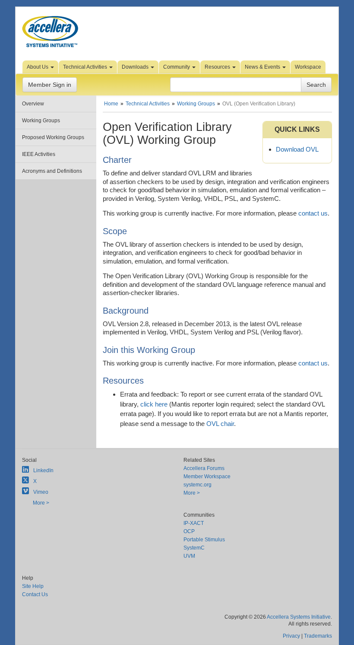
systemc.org (197, 484)
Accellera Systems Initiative (299, 617)
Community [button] (177, 67)
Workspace (308, 67)
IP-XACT (193, 523)
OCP (189, 531)
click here (154, 404)
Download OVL (297, 149)
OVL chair (220, 423)
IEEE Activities (38, 154)
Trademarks (318, 636)
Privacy (291, 636)
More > (41, 503)
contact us (313, 213)
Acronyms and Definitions (52, 171)
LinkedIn (43, 470)
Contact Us (35, 594)
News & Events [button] (263, 67)
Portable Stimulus (204, 539)
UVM (189, 556)
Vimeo (40, 492)
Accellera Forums (203, 468)
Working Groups (41, 121)
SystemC (194, 547)
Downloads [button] (136, 67)
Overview (33, 104)
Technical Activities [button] (85, 67)
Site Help (33, 586)
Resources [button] (218, 67)
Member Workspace (207, 476)
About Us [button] (38, 67)
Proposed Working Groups (53, 137)
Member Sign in (49, 84)
